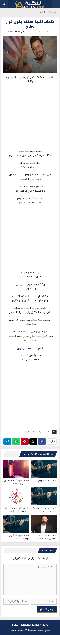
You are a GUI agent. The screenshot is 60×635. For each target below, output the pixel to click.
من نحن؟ (44, 624)
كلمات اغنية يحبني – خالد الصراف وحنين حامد (17, 509)
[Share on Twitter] (33, 441)
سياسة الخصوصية (30, 624)
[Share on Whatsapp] (16, 441)
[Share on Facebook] (42, 441)
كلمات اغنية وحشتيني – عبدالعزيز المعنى (17, 537)
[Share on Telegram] (7, 441)
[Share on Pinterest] (24, 441)
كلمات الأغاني (45, 12)
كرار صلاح (23, 355)
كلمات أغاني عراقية (43, 432)
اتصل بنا (15, 624)
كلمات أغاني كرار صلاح (27, 432)
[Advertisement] (30, 117)
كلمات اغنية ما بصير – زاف (44, 481)
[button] (4, 4)
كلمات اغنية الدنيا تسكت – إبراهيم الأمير (45, 509)
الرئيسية (56, 12)
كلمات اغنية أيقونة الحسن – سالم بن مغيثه (16, 482)
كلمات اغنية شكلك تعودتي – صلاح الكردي (46, 537)
